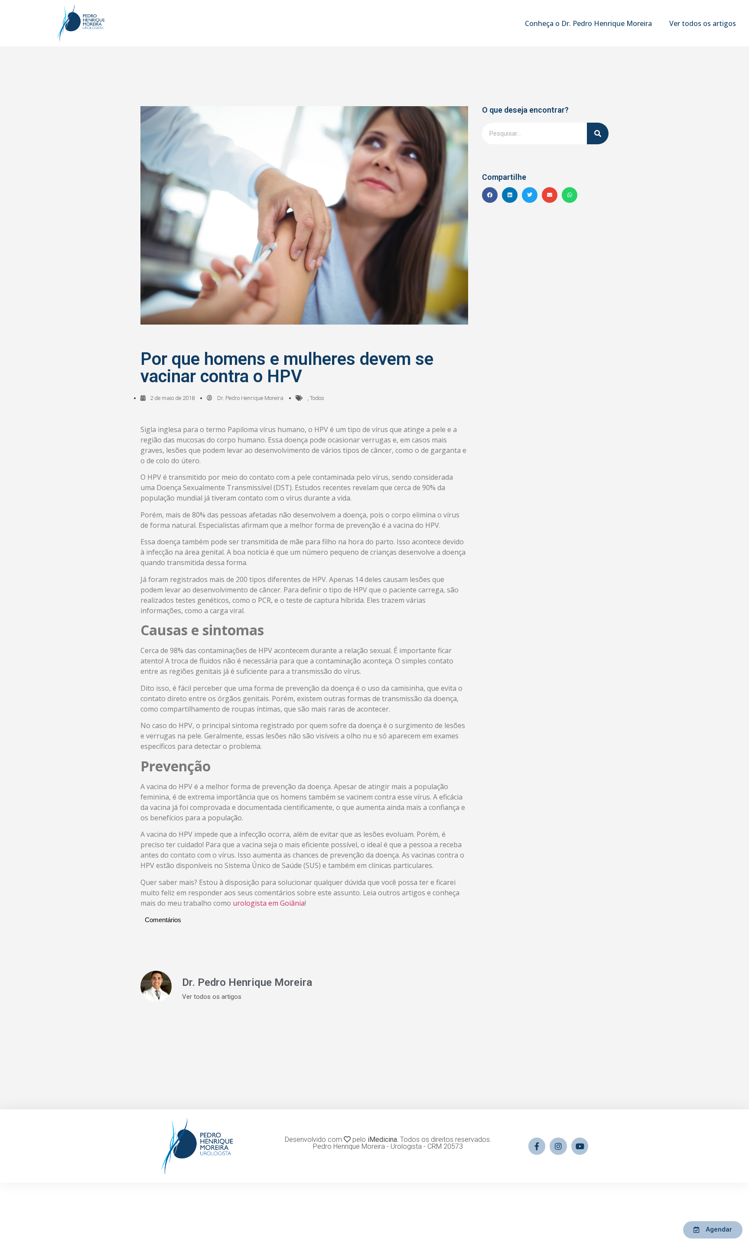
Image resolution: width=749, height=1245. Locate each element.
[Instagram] (558, 1146)
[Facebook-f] (537, 1146)
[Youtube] (580, 1146)
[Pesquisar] (598, 133)
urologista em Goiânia (269, 903)
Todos (317, 398)
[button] (490, 195)
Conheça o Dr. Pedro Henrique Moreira (588, 23)
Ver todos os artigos (702, 23)
